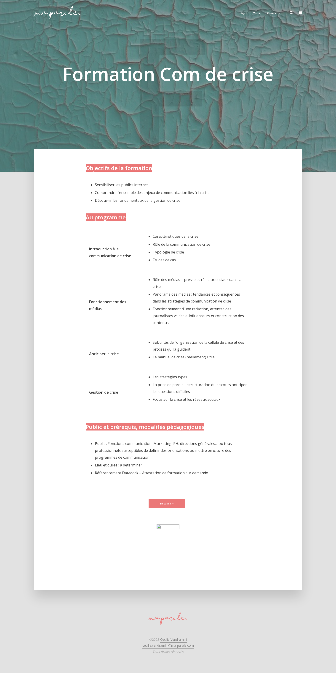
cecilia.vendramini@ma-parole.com (168, 645)
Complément (275, 13)
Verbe (257, 13)
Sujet (243, 13)
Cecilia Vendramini (173, 639)
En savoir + (167, 503)
